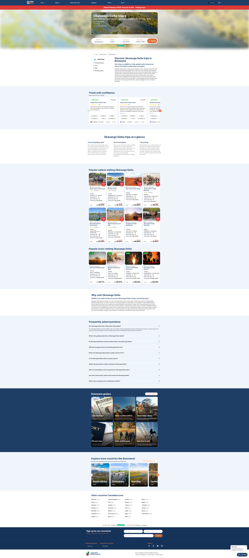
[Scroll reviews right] (160, 110)
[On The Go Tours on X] (153, 545)
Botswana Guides (150, 394)
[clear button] (103, 41)
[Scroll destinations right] (157, 474)
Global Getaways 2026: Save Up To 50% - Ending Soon (124, 7)
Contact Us (212, 2)
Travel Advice (105, 546)
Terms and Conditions (140, 554)
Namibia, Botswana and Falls (157, 102)
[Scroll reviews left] (88, 110)
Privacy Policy (151, 554)
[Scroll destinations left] (91, 474)
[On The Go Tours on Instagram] (161, 545)
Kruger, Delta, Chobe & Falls (98, 102)
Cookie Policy (159, 554)
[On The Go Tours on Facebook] (149, 545)
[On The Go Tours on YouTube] (157, 545)
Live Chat (243, 554)
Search (153, 41)
